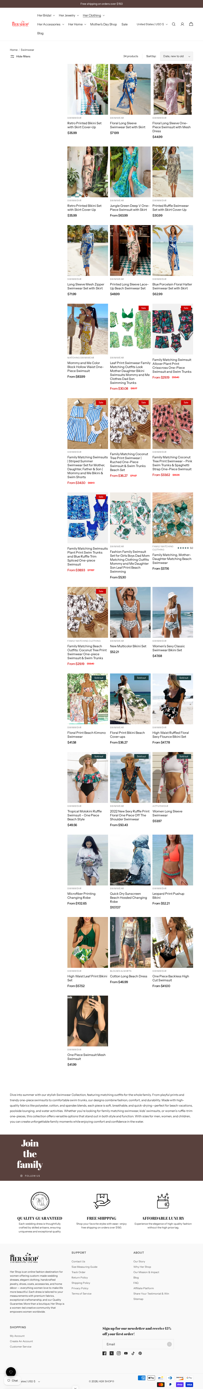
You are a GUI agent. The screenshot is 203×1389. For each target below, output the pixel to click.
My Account (17, 1335)
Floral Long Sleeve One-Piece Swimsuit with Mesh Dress (171, 127)
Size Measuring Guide (84, 1266)
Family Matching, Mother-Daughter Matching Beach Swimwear (172, 559)
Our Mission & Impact (146, 1272)
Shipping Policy (81, 1282)
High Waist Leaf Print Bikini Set (87, 978)
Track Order (78, 1272)
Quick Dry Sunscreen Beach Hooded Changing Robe (128, 898)
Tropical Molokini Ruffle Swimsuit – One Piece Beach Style (84, 815)
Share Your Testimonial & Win (151, 1293)
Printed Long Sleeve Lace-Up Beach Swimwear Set (129, 286)
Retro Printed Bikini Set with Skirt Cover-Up (84, 125)
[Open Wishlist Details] (11, 1372)
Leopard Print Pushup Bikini (168, 896)
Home (14, 50)
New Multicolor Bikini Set (128, 646)
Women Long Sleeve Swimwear (167, 813)
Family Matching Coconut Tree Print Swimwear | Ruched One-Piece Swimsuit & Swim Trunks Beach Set (129, 462)
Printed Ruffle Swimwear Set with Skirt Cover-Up (170, 208)
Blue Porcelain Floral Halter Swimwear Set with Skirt (172, 286)
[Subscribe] (169, 1344)
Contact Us (78, 1261)
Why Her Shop (142, 1266)
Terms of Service (81, 1293)
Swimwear (27, 50)
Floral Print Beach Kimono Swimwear (86, 735)
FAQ (135, 1282)
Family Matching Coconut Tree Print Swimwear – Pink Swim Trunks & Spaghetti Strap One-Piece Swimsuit (172, 463)
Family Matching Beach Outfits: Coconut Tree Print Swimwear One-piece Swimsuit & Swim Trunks (87, 652)
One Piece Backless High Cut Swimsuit (170, 978)
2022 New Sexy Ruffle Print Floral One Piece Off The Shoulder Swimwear (129, 815)
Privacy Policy (80, 1288)
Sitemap (138, 1298)
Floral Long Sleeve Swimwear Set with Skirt (127, 125)
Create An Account (21, 1341)
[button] (45, 15)
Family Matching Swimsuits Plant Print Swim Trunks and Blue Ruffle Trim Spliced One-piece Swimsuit (87, 556)
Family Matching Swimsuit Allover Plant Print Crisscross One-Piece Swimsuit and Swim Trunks (172, 366)
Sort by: (151, 56)
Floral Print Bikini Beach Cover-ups (127, 735)
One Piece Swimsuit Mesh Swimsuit (86, 1057)
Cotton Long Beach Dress (128, 976)
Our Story (139, 1261)
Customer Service (20, 1346)
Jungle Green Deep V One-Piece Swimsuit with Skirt (129, 208)
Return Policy (80, 1277)
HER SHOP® (106, 1381)
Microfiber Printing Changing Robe (81, 896)
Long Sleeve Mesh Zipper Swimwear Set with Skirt (85, 286)
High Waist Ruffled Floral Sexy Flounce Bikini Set (170, 735)
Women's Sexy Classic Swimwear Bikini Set (168, 648)
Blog (136, 1277)
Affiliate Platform (143, 1288)
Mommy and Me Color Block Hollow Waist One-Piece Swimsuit (85, 367)
